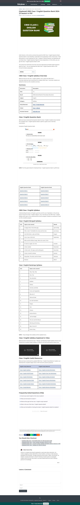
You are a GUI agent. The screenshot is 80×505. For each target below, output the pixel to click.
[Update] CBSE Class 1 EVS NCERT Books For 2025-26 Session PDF (37, 440)
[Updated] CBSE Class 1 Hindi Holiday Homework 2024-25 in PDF (37, 442)
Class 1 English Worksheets (26, 377)
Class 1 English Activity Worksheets (47, 370)
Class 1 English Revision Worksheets (47, 387)
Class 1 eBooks (36, 108)
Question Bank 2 (24, 194)
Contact (49, 500)
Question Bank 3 (24, 197)
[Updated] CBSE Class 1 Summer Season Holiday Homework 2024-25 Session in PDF (41, 443)
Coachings (43, 4)
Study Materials (34, 4)
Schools (48, 4)
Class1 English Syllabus (25, 370)
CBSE (24, 9)
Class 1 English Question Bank (27, 380)
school (20, 9)
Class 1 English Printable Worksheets (47, 383)
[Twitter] (28, 435)
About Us (44, 500)
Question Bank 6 (45, 190)
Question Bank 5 (24, 204)
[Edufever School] (22, 4)
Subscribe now (36, 111)
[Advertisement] (40, 46)
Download (47, 1)
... (58, 461)
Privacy (54, 500)
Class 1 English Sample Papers (27, 383)
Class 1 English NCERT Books (26, 373)
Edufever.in (54, 4)
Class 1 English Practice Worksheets (47, 380)
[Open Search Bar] (60, 4)
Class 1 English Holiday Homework (47, 377)
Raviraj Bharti (40, 15)
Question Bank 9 (45, 201)
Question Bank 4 (24, 201)
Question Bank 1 (24, 190)
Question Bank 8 (45, 197)
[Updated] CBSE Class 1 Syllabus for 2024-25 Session (34, 445)
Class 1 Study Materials (38, 104)
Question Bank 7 (45, 194)
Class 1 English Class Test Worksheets (47, 373)
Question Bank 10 (45, 204)
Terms (58, 500)
